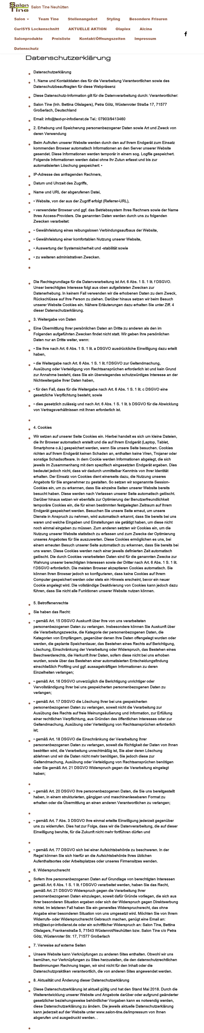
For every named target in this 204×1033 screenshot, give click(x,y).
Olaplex (123, 28)
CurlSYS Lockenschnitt (36, 28)
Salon (19, 18)
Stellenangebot (82, 18)
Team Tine (48, 18)
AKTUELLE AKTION (87, 28)
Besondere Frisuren (148, 18)
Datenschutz (26, 48)
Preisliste (61, 38)
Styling (113, 18)
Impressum (145, 38)
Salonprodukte (28, 38)
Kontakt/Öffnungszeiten (102, 38)
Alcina (146, 28)
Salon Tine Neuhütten (50, 7)
